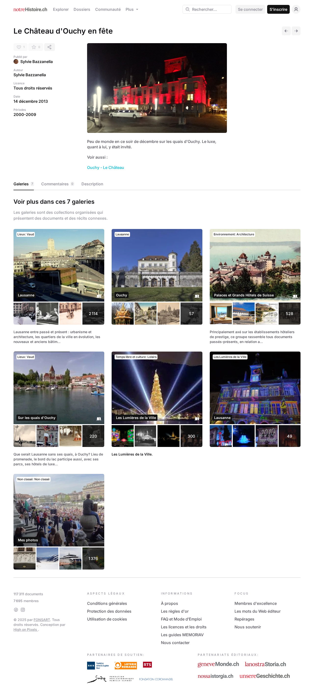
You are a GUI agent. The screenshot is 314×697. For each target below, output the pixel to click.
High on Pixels (25, 629)
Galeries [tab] (23, 183)
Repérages (244, 619)
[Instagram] (22, 609)
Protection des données (109, 611)
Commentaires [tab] (57, 183)
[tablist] (157, 184)
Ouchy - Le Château (105, 167)
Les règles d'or (175, 611)
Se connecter (250, 9)
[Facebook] (15, 609)
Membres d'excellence (256, 603)
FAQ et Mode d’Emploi (181, 619)
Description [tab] (92, 183)
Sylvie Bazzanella (36, 61)
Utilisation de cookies (107, 619)
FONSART (42, 620)
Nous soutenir (248, 626)
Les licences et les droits (184, 626)
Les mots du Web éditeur (258, 611)
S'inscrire (278, 9)
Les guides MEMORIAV (182, 634)
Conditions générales (107, 603)
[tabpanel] (157, 383)
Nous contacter (175, 642)
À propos (169, 603)
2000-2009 (24, 114)
